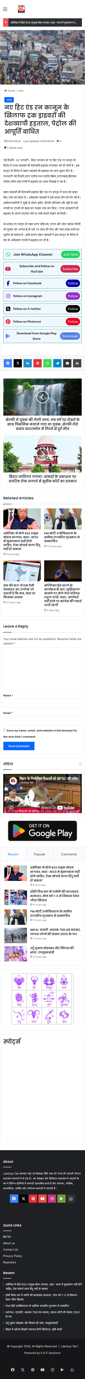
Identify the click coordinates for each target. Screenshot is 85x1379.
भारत (20, 90)
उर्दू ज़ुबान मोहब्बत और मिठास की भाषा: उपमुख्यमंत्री (52, 950)
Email (8, 713)
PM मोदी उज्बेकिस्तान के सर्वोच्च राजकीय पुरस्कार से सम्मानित (62, 537)
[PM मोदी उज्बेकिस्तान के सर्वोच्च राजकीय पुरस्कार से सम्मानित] (63, 519)
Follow (73, 283)
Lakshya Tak (69, 1346)
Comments (69, 854)
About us (9, 1243)
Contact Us (10, 1249)
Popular (39, 854)
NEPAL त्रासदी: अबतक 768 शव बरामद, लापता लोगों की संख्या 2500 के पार (55, 932)
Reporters (9, 1262)
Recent (13, 854)
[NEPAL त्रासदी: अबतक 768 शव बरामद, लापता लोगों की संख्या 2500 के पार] (15, 935)
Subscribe (70, 269)
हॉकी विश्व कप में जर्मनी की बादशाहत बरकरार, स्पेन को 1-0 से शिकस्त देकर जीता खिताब (54, 896)
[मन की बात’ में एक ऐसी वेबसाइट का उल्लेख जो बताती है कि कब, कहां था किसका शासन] (22, 571)
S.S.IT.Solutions (51, 1352)
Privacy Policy (12, 1256)
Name (8, 695)
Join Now (70, 254)
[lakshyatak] (21, 9)
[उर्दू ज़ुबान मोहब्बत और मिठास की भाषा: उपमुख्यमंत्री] (15, 954)
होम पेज (7, 1236)
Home (11, 90)
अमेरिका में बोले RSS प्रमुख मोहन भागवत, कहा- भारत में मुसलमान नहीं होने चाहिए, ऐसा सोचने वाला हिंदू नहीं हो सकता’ (21, 541)
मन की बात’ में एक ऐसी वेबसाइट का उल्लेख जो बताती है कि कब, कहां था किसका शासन (19, 591)
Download (70, 336)
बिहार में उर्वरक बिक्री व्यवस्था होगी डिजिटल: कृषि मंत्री (34, 1329)
